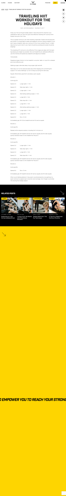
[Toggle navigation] (63, 2)
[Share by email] (63, 9)
